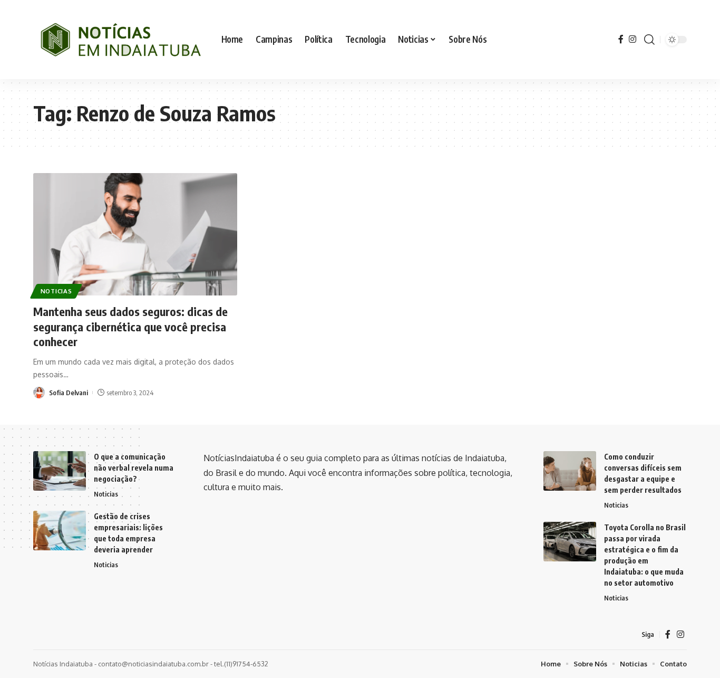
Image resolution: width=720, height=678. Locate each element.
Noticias (56, 291)
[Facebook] (621, 39)
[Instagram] (632, 39)
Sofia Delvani (68, 392)
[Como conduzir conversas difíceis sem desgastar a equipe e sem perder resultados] (569, 471)
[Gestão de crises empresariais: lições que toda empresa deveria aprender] (59, 530)
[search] (649, 39)
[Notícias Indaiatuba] (119, 39)
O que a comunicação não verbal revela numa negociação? (133, 467)
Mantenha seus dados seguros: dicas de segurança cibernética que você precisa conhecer (130, 326)
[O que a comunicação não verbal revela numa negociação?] (59, 471)
